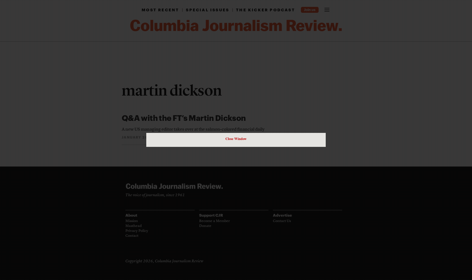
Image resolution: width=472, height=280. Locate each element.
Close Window (236, 138)
